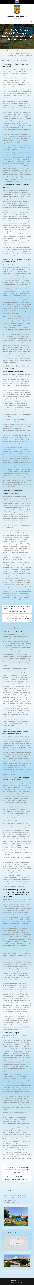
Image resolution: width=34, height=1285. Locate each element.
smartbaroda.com (7, 729)
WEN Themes (21, 1282)
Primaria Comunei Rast (17, 16)
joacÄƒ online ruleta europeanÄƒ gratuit (13, 490)
